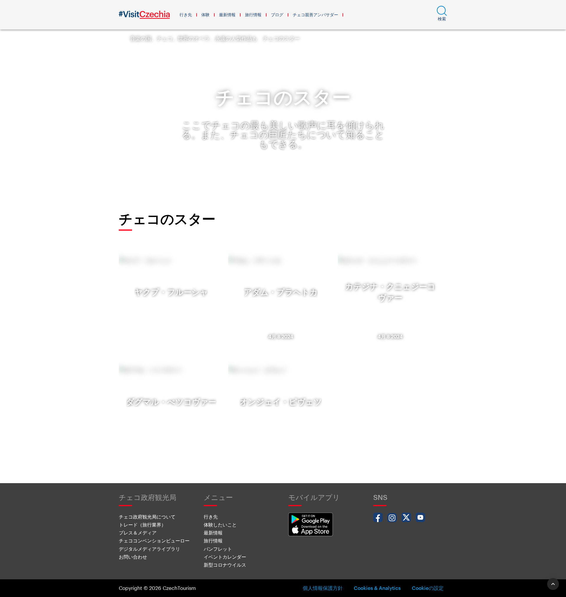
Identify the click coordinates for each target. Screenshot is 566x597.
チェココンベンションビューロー (154, 540)
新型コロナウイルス (225, 565)
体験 (205, 14)
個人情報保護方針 (323, 588)
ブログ (277, 14)
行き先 (186, 14)
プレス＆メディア (138, 532)
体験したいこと (220, 524)
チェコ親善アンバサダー (315, 14)
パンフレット (218, 549)
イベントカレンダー (225, 557)
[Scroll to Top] (553, 584)
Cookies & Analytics (377, 588)
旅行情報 (253, 14)
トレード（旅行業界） (142, 524)
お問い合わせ (133, 557)
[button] (442, 15)
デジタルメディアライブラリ (149, 549)
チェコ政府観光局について (147, 516)
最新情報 (227, 14)
